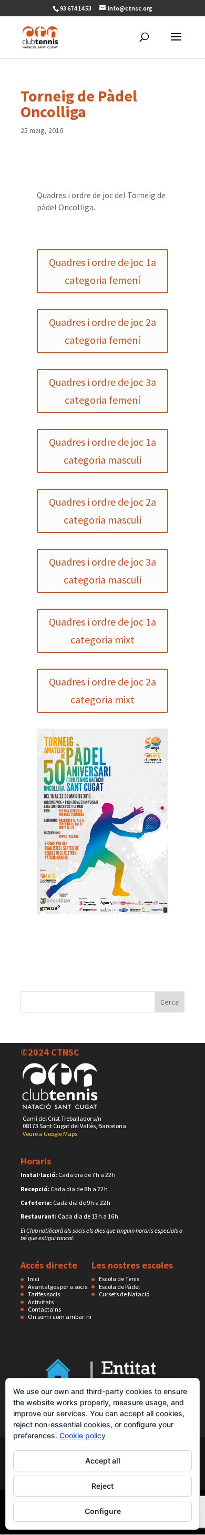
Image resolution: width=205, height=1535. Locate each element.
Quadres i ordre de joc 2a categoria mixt (102, 690)
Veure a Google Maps (50, 1134)
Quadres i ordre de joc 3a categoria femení (102, 390)
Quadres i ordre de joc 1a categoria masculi (102, 450)
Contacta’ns (44, 1309)
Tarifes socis (44, 1294)
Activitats (41, 1302)
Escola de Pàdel (119, 1287)
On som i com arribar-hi (59, 1317)
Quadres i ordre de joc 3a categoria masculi (102, 570)
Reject (102, 1485)
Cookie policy (82, 1435)
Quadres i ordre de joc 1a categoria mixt (102, 630)
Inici (33, 1279)
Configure (103, 1511)
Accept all (102, 1460)
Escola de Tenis (119, 1279)
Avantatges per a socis (57, 1287)
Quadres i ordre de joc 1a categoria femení (102, 270)
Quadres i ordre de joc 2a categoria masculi (102, 510)
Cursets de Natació (124, 1294)
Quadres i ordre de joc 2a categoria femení (102, 330)
